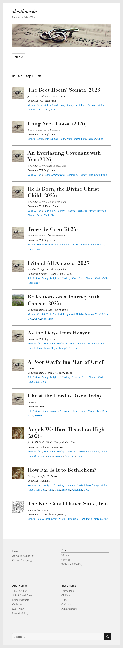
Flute (83, 105)
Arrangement (73, 105)
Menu (19, 57)
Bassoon (91, 105)
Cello (39, 109)
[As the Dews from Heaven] (18, 336)
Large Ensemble (20, 599)
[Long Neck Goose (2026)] (18, 127)
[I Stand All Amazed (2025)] (18, 266)
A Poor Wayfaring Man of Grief (65, 362)
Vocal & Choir (35, 174)
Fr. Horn (38, 348)
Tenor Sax (64, 244)
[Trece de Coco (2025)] (18, 233)
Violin (100, 105)
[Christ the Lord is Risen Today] (18, 399)
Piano (53, 109)
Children (66, 595)
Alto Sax (75, 244)
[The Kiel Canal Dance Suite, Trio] (18, 507)
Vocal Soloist (102, 314)
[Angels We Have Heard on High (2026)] (18, 433)
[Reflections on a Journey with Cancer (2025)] (18, 300)
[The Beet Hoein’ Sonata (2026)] (18, 93)
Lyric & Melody (20, 613)
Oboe (46, 109)
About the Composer (22, 555)
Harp (94, 343)
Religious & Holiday (76, 174)
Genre (40, 105)
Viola (74, 278)
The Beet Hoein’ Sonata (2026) (65, 90)
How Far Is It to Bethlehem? (62, 470)
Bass (88, 451)
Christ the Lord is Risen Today (65, 396)
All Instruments (69, 608)
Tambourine (68, 590)
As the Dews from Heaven (59, 333)
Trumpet (63, 348)
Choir (97, 174)
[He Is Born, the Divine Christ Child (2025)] (18, 192)
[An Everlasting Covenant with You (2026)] (18, 156)
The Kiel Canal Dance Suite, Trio (68, 504)
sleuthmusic (24, 11)
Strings (92, 210)
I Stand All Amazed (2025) (59, 263)
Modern (32, 105)
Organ (54, 348)
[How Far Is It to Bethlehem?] (18, 473)
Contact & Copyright (23, 560)
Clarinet (32, 109)
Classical (57, 314)
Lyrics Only (18, 608)
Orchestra (70, 210)
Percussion (82, 210)
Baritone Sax (97, 244)
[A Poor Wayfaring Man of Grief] (18, 365)
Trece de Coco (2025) (53, 229)
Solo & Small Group (54, 105)
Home (15, 551)
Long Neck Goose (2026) (57, 124)
